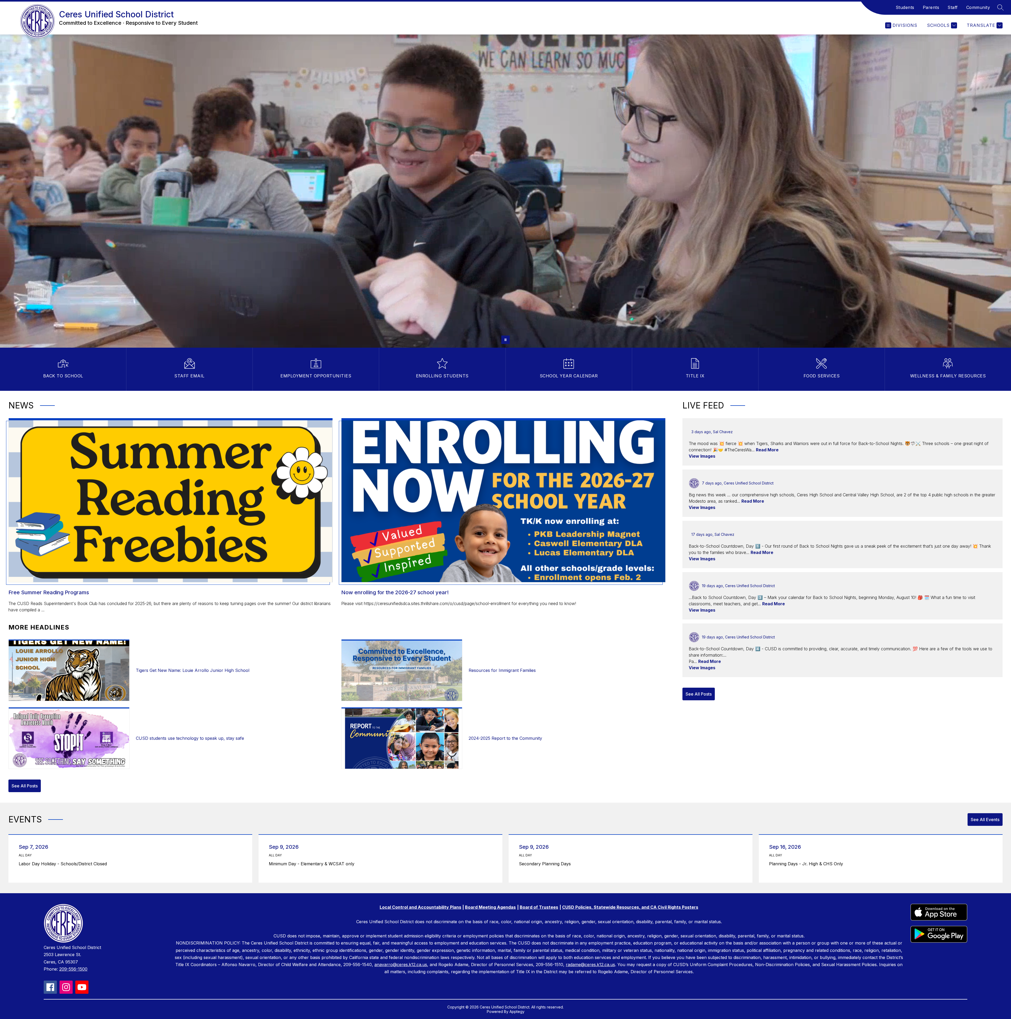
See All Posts (25, 785)
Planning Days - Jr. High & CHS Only (807, 863)
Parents (931, 7)
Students (905, 7)
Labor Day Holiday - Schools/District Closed (64, 863)
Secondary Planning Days (546, 863)
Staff (953, 7)
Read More (767, 449)
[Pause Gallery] (505, 340)
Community (978, 7)
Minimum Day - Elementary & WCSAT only (313, 863)
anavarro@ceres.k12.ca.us (400, 964)
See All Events (985, 819)
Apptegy (516, 1011)
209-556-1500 (73, 969)
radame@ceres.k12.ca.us (590, 964)
